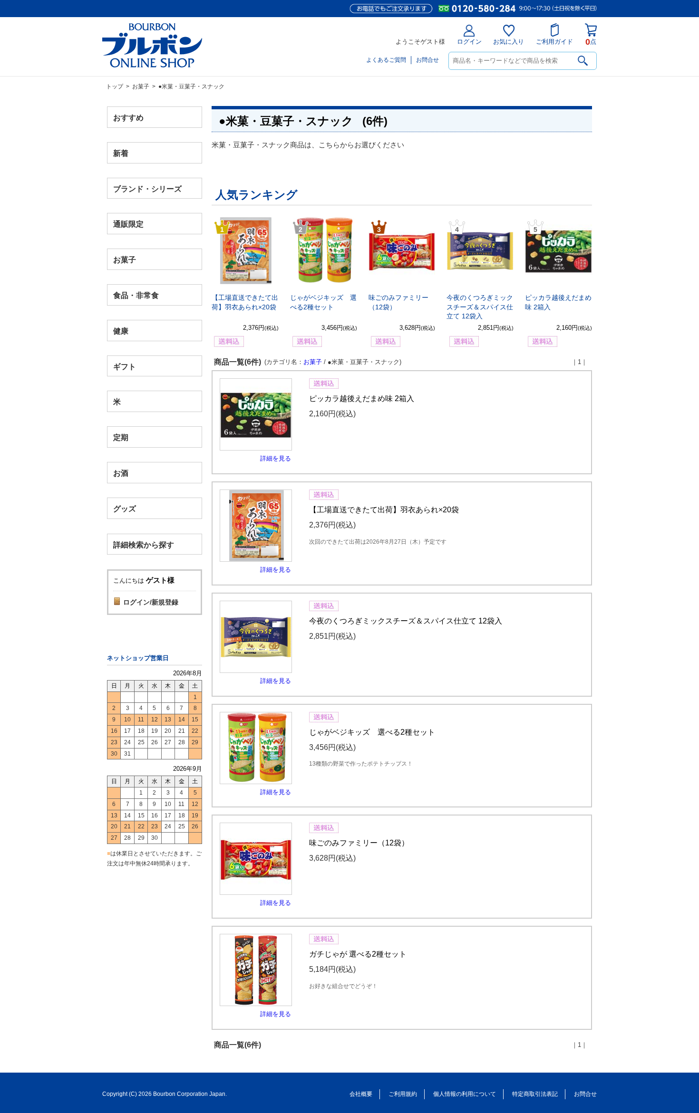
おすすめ (128, 118)
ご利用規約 (402, 1094)
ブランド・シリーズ (147, 188)
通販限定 (128, 224)
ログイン (469, 41)
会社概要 (361, 1094)
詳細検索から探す (143, 544)
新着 (120, 153)
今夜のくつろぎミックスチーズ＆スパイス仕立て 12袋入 (480, 307)
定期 (120, 437)
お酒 (120, 473)
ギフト (124, 366)
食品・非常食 (136, 295)
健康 (120, 330)
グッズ (124, 508)
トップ (114, 86)
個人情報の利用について (464, 1094)
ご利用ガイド (554, 41)
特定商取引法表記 (535, 1094)
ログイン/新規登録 (150, 602)
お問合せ (427, 60)
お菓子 (140, 86)
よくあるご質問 (386, 60)
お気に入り (508, 41)
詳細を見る (275, 458)
